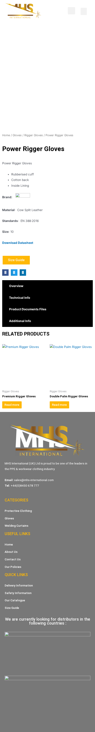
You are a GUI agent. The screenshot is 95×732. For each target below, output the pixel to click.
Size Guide (12, 608)
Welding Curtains (16, 525)
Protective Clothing (18, 511)
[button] (84, 11)
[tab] (47, 286)
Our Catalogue (15, 600)
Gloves (17, 135)
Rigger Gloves (33, 135)
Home (6, 135)
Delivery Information (19, 585)
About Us (11, 551)
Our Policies (13, 567)
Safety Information (18, 593)
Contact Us (13, 559)
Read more (11, 404)
